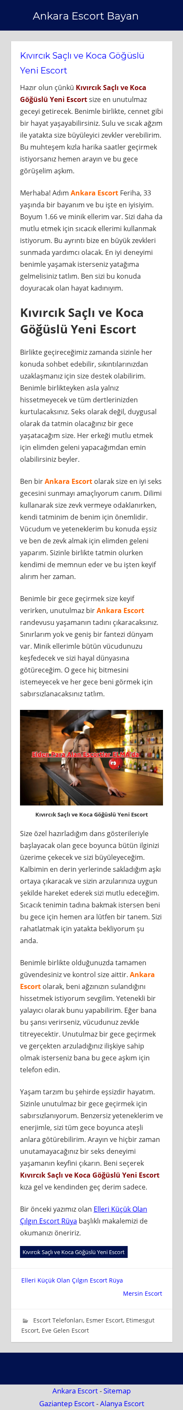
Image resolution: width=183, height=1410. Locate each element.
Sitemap (117, 1391)
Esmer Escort (104, 1320)
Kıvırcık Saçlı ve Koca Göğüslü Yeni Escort (74, 1252)
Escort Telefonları (58, 1320)
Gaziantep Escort (66, 1403)
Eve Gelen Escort (65, 1330)
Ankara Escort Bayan (86, 16)
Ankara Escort (75, 1391)
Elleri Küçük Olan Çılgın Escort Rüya (72, 1280)
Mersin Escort (142, 1293)
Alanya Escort (122, 1403)
